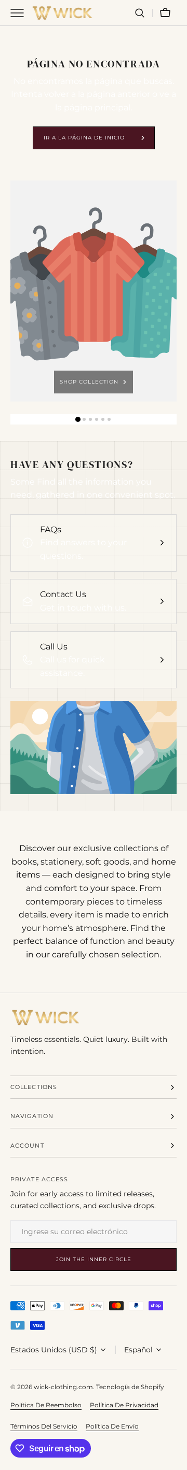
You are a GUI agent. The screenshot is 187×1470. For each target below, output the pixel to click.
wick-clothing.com (63, 1387)
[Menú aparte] (20, 13)
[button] (139, 13)
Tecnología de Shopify (130, 1387)
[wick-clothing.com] (62, 13)
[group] (93, 291)
